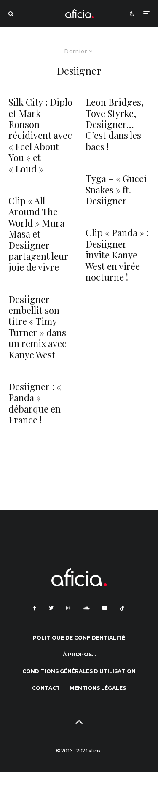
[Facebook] (35, 608)
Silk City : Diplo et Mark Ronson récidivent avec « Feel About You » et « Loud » (40, 135)
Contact (46, 688)
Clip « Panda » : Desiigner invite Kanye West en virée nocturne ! (117, 254)
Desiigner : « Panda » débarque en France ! (34, 403)
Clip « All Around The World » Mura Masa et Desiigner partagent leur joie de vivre (38, 234)
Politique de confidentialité (79, 637)
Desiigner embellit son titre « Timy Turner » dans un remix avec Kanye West (37, 327)
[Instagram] (68, 608)
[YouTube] (104, 608)
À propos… (79, 654)
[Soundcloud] (86, 608)
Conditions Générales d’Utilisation (79, 671)
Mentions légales (98, 688)
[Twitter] (51, 608)
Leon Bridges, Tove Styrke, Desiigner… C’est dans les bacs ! (115, 124)
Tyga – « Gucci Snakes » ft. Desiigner (116, 189)
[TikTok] (122, 608)
